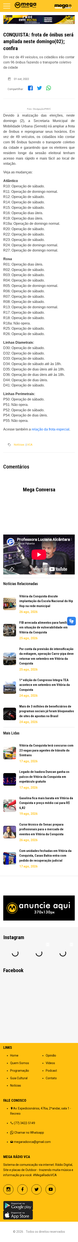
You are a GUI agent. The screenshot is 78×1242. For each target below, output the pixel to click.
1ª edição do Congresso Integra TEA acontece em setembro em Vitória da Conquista (44, 685)
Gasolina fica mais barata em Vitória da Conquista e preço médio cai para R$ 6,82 (46, 803)
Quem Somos (19, 1063)
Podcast (51, 1070)
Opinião (51, 1055)
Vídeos (50, 1063)
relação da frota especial (50, 429)
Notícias (19, 444)
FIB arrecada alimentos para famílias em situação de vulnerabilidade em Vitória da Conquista (44, 627)
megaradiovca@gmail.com (32, 1142)
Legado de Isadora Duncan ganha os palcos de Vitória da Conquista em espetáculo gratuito (44, 776)
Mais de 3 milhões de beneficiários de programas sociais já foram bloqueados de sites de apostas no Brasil (46, 711)
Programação (19, 1070)
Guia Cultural (19, 1078)
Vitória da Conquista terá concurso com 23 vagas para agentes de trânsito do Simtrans (46, 750)
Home (14, 1055)
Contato (51, 1078)
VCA (29, 444)
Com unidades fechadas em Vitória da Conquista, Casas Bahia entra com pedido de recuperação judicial (45, 855)
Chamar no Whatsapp (29, 1132)
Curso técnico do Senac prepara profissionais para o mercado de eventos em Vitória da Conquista (41, 829)
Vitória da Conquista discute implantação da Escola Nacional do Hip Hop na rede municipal (46, 601)
